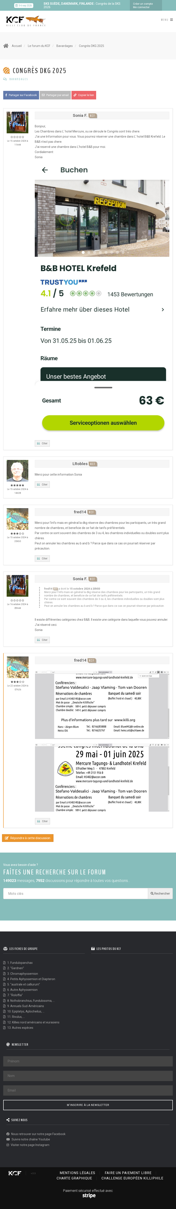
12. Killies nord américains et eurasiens (33, 1022)
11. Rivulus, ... (16, 1016)
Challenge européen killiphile (132, 1178)
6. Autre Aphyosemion (22, 989)
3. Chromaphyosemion (22, 973)
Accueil (17, 46)
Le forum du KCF (39, 46)
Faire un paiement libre (128, 1173)
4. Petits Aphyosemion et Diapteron (31, 979)
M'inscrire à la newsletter (88, 1105)
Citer (44, 443)
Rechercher (162, 893)
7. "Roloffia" (15, 995)
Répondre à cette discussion (30, 838)
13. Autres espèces (20, 1027)
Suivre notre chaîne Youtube (30, 1139)
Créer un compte (143, 3)
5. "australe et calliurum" (23, 984)
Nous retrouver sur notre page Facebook (38, 1134)
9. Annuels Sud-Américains (25, 1006)
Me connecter (141, 7)
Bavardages (64, 46)
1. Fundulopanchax (20, 962)
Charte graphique (74, 1178)
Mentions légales (77, 1173)
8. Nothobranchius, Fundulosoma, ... (31, 1000)
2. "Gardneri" (15, 968)
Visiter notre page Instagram (29, 1145)
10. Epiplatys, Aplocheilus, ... (25, 1011)
